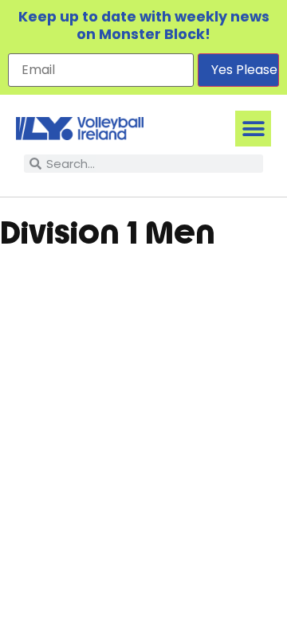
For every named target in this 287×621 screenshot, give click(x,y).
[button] (253, 128)
